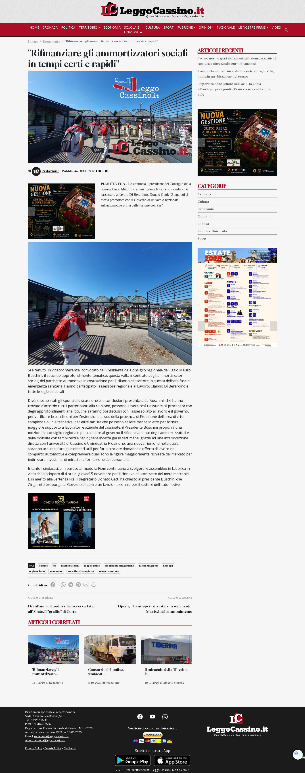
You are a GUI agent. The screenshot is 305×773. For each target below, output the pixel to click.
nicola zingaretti (148, 565)
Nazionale (226, 27)
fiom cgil (168, 565)
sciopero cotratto (109, 571)
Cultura (153, 27)
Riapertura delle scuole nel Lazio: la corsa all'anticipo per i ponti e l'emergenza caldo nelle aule (234, 89)
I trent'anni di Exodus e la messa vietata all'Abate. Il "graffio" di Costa (61, 609)
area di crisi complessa (81, 571)
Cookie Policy (52, 748)
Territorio (88, 27)
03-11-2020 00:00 (94, 171)
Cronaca (50, 27)
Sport (168, 27)
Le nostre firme (251, 27)
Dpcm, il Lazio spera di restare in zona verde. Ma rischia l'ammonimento (155, 609)
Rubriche (185, 27)
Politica (68, 27)
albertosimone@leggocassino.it (45, 740)
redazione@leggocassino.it (51, 736)
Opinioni (206, 27)
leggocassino (92, 565)
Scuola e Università (133, 29)
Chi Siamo (70, 748)
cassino (43, 565)
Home (34, 27)
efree (186, 770)
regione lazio (37, 571)
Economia (112, 27)
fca (54, 565)
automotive (56, 571)
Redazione (50, 171)
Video (276, 27)
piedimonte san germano (119, 565)
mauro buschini (70, 565)
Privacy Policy (33, 748)
